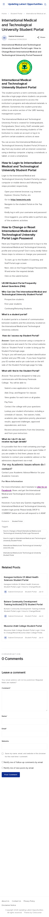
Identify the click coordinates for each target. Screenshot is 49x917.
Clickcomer (37, 913)
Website (5, 741)
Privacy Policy (29, 901)
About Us (5, 901)
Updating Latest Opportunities (25, 4)
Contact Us (16, 901)
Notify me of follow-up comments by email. (23, 762)
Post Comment (10, 775)
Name (4, 716)
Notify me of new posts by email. (19, 768)
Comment (6, 688)
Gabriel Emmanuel (16, 36)
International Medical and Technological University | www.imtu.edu (22, 547)
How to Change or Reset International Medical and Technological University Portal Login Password (22, 532)
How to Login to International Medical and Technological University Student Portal (24, 540)
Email (4, 729)
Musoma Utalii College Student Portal (23, 626)
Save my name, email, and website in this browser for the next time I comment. (25, 755)
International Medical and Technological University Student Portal (22, 554)
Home (4, 14)
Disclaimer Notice (9, 905)
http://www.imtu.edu (21, 199)
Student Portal (16, 14)
